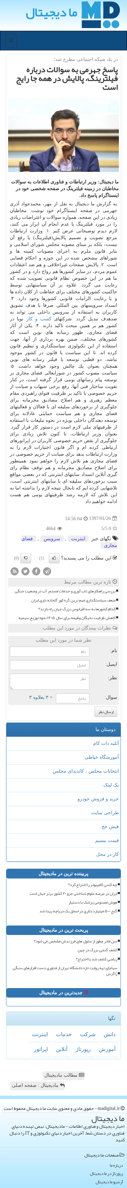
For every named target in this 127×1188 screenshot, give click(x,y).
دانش (109, 1034)
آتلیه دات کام (106, 743)
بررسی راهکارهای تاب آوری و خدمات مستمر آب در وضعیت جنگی (65, 591)
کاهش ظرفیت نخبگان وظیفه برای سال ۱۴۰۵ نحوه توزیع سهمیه (66, 618)
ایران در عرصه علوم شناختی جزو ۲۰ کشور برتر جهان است (73, 893)
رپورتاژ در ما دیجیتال (106, 1174)
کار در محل (107, 854)
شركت (88, 1034)
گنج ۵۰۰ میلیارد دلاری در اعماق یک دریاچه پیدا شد (78, 911)
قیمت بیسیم (107, 840)
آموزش (107, 1049)
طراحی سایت (105, 812)
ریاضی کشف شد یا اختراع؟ (96, 959)
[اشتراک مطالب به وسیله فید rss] (14, 571)
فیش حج (110, 826)
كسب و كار (39, 318)
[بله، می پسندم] (54, 558)
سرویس (52, 538)
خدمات (64, 1034)
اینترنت (78, 538)
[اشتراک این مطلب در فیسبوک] (36, 571)
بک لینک (111, 784)
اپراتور (41, 1049)
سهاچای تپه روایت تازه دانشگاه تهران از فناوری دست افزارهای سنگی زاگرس (65, 971)
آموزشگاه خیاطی (102, 757)
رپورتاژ (83, 1049)
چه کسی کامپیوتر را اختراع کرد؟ (92, 885)
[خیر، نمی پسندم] (25, 558)
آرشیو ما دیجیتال (109, 1182)
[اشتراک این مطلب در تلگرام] (47, 571)
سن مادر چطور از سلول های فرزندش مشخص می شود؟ (75, 941)
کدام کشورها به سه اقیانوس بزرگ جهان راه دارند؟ (76, 609)
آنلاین (61, 1049)
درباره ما (116, 1165)
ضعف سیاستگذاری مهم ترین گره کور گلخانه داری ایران (73, 600)
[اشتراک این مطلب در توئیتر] (25, 571)
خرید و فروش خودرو (98, 798)
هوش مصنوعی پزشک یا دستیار (92, 902)
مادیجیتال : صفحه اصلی (36, 1085)
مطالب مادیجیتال (61, 1075)
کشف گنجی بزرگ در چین (97, 950)
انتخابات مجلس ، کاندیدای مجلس (86, 771)
